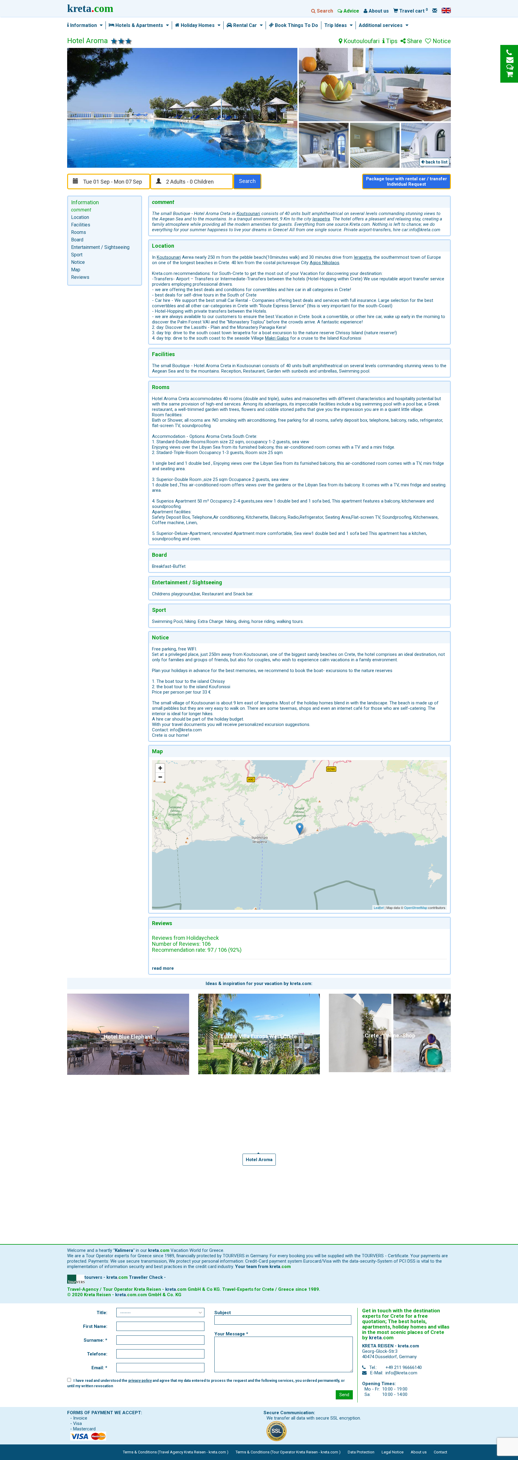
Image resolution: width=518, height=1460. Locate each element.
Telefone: (97, 1354)
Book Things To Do (296, 25)
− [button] (160, 777)
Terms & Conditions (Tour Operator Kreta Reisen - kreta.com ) (288, 1452)
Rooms (78, 232)
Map (75, 270)
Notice (78, 262)
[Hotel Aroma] (299, 829)
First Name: (95, 1326)
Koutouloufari (361, 41)
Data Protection (361, 1452)
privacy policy (140, 1381)
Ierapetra (321, 219)
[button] (100, 25)
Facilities (80, 225)
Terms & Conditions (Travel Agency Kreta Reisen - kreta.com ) (175, 1452)
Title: (102, 1312)
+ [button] (160, 768)
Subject (222, 1312)
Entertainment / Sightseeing (100, 247)
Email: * (99, 1367)
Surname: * (95, 1340)
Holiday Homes (197, 25)
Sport (76, 255)
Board (77, 240)
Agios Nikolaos (324, 262)
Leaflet (379, 907)
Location (80, 217)
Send (344, 1394)
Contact (440, 1452)
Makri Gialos (277, 338)
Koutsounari (248, 213)
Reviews (80, 277)
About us (419, 1452)
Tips (391, 41)
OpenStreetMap (415, 907)
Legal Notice (392, 1452)
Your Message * (231, 1334)
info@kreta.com (401, 1373)
